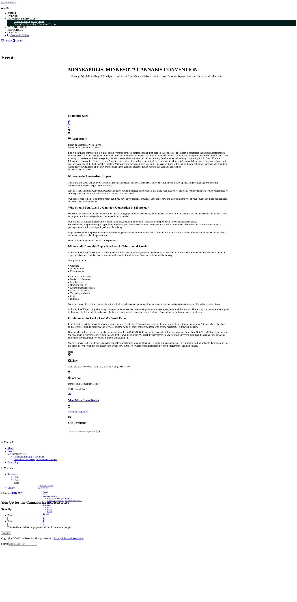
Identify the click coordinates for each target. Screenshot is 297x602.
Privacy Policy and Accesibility (69, 538)
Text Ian (14, 35)
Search (4, 543)
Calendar (72, 411)
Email (10, 515)
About (10, 448)
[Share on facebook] (69, 121)
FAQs (16, 479)
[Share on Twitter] (69, 124)
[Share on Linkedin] (69, 127)
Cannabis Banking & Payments (29, 456)
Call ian (50, 486)
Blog (16, 477)
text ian (43, 486)
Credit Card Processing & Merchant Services (35, 459)
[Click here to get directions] (99, 431)
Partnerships (13, 462)
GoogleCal (82, 411)
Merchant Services (16, 454)
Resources (12, 474)
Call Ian (25, 35)
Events (10, 451)
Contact (11, 487)
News (16, 482)
